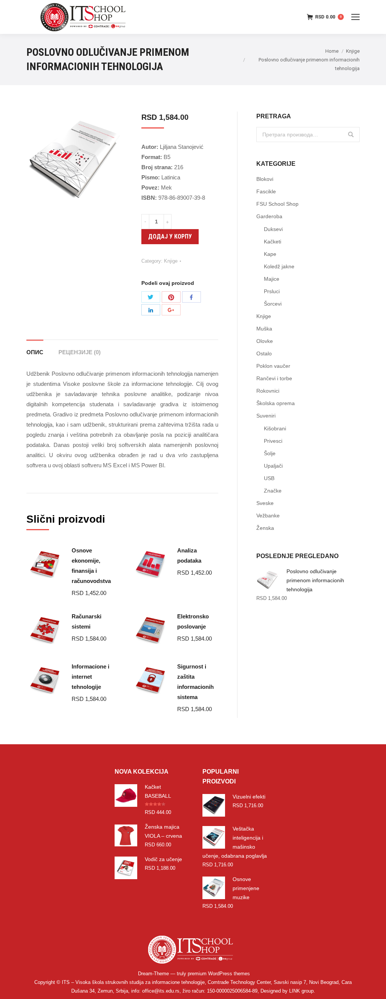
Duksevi (273, 229)
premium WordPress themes (219, 973)
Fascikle (266, 191)
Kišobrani (275, 428)
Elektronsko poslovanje (193, 621)
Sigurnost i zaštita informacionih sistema (195, 681)
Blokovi (264, 179)
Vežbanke (268, 516)
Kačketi (272, 242)
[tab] (34, 348)
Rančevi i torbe (274, 378)
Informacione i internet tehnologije (90, 676)
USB (269, 478)
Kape (270, 254)
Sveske (265, 503)
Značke (273, 491)
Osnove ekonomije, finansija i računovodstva (91, 565)
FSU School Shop (277, 204)
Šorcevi (273, 304)
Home (332, 51)
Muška (264, 329)
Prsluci (272, 291)
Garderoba (269, 216)
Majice (271, 279)
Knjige (353, 51)
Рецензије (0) (79, 352)
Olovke (264, 341)
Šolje (270, 453)
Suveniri (266, 416)
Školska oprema (275, 403)
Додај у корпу (170, 236)
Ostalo (264, 353)
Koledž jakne (279, 266)
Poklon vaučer (273, 366)
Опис (34, 352)
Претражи (351, 135)
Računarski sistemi (86, 621)
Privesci (273, 441)
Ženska (265, 528)
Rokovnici (267, 391)
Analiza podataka (189, 555)
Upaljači (273, 466)
